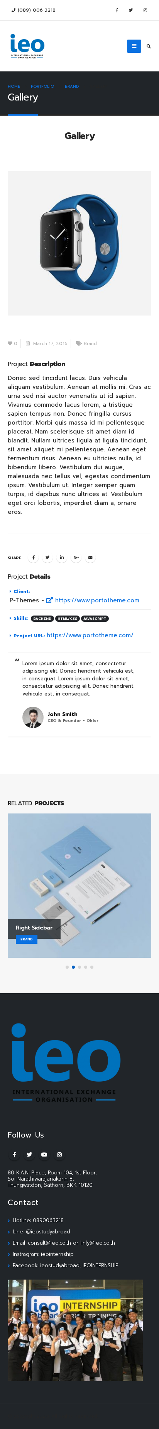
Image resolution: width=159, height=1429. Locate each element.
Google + (76, 557)
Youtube (44, 1154)
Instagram (59, 1154)
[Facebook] (116, 10)
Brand (90, 343)
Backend (42, 618)
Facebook (33, 557)
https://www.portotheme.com (96, 600)
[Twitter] (131, 10)
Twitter (47, 557)
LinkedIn (61, 557)
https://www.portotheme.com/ (90, 635)
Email (90, 557)
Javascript (95, 618)
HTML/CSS (67, 618)
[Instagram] (145, 10)
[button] (67, 967)
